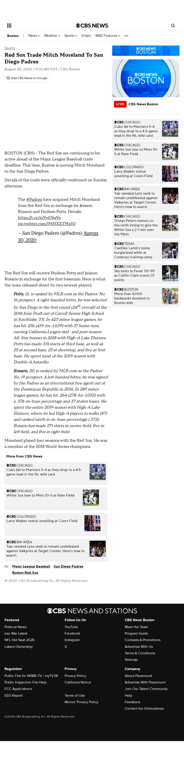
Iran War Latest (15, 633)
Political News (15, 627)
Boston (13, 36)
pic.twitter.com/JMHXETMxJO (47, 223)
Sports (69, 36)
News (33, 36)
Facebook (72, 633)
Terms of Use (75, 695)
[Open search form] (173, 25)
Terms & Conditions (140, 653)
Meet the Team (136, 627)
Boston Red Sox (25, 572)
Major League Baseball (31, 566)
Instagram (72, 640)
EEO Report (13, 695)
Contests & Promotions (142, 640)
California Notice (78, 682)
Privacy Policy (75, 676)
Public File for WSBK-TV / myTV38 (31, 676)
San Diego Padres (68, 566)
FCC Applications (18, 689)
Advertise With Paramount (145, 682)
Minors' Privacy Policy (81, 702)
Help (128, 695)
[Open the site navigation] (35, 26)
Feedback (132, 702)
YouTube (71, 627)
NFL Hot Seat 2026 (19, 640)
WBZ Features (106, 36)
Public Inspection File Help (25, 682)
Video (86, 36)
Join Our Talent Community (146, 689)
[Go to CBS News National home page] (92, 25)
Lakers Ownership (18, 646)
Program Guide (136, 633)
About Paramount (138, 676)
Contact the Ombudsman (144, 708)
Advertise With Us (139, 646)
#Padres (34, 199)
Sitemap (131, 659)
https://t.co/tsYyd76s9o (39, 217)
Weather (51, 36)
